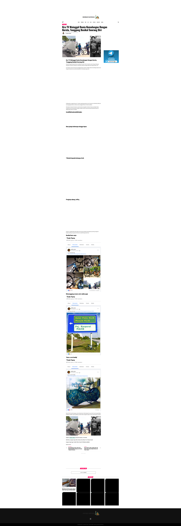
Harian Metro (72, 437)
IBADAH (102, 22)
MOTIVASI (94, 22)
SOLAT (91, 22)
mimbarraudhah (68, 33)
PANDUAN (82, 22)
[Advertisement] (90, 6)
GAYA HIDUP (98, 22)
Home (78, 22)
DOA (88, 22)
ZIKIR (85, 22)
